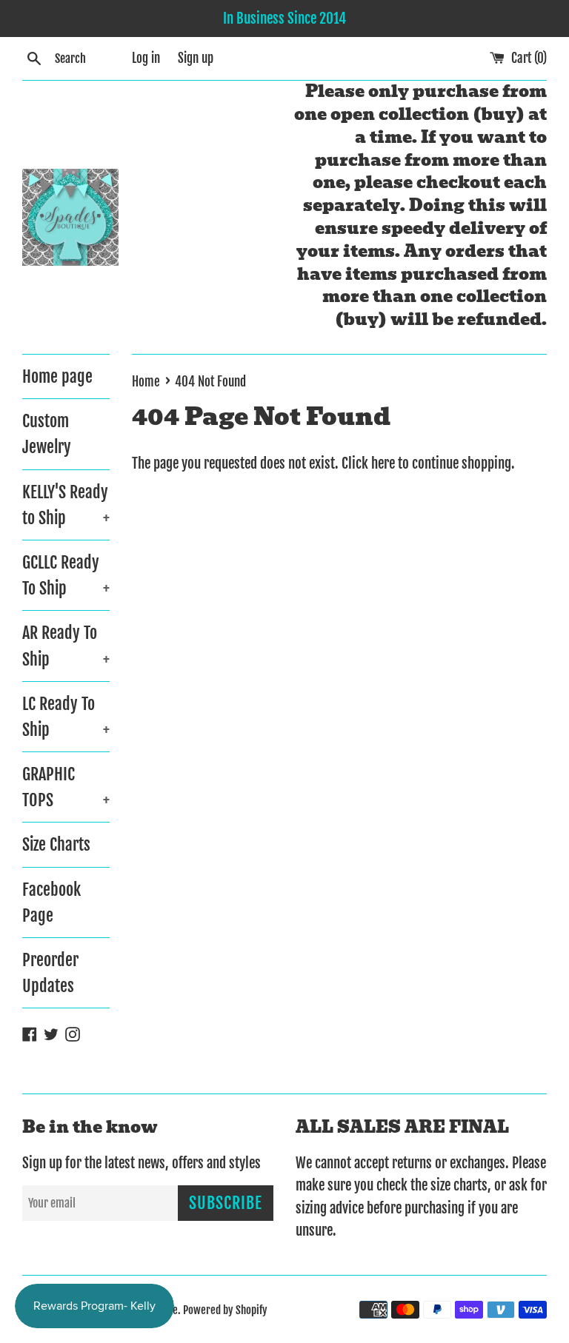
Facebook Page (51, 902)
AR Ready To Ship (66, 646)
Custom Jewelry (46, 434)
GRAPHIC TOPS (66, 787)
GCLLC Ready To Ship (66, 575)
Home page (57, 376)
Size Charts (56, 844)
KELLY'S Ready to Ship (66, 505)
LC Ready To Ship (66, 717)
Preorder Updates (50, 973)
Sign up (195, 58)
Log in (146, 58)
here (383, 463)
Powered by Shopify (225, 1310)
